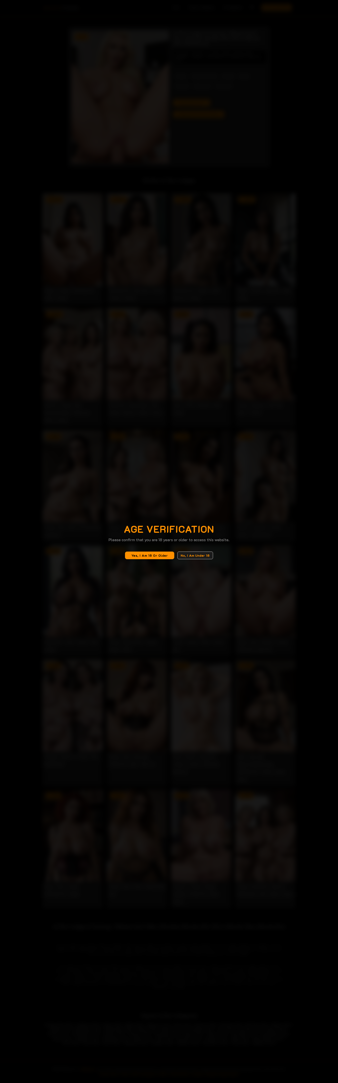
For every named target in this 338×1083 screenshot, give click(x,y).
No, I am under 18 (195, 555)
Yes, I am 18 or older (149, 555)
